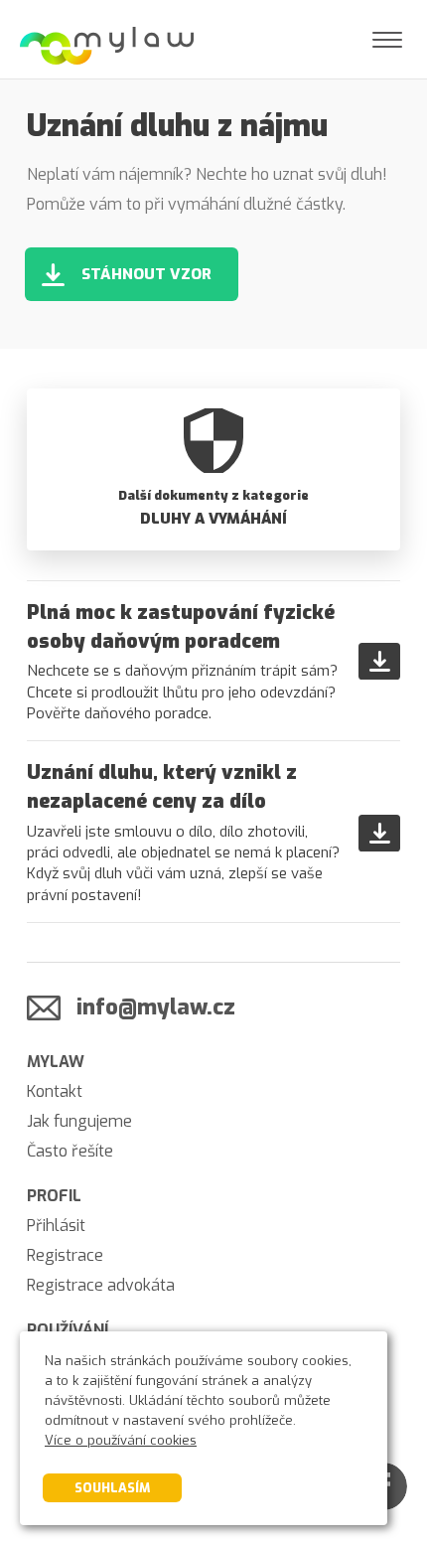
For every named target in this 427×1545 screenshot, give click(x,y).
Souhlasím (112, 1487)
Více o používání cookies (121, 1440)
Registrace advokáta (101, 1285)
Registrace (65, 1255)
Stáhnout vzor (146, 274)
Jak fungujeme (79, 1121)
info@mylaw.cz (155, 1007)
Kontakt (54, 1091)
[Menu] (387, 39)
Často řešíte (70, 1151)
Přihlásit (56, 1225)
